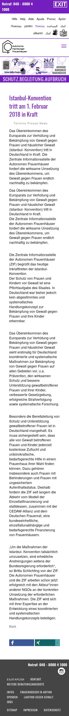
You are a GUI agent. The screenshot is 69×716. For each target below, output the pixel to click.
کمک (63, 26)
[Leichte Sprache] (62, 33)
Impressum (30, 710)
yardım (28, 26)
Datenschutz (52, 710)
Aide (31, 19)
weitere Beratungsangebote (25, 684)
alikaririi (38, 33)
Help (22, 19)
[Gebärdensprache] (55, 33)
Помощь (16, 26)
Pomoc (51, 19)
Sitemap (12, 710)
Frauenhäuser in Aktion (36, 692)
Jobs (10, 702)
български (15, 679)
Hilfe (14, 19)
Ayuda (40, 19)
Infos (10, 692)
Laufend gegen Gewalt (38, 697)
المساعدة (52, 26)
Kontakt (35, 679)
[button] (21, 642)
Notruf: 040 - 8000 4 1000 (17, 6)
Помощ (39, 26)
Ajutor (62, 19)
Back (12, 626)
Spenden (12, 697)
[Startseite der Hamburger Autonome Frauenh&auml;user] (14, 46)
